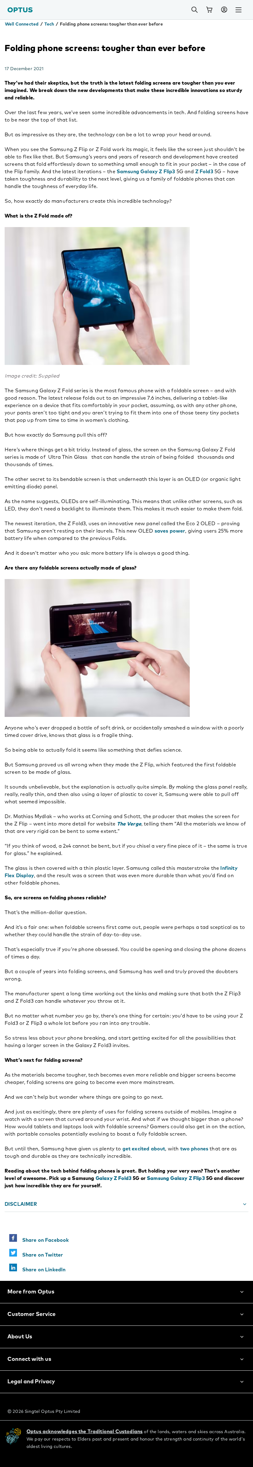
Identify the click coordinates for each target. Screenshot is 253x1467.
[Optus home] (20, 9)
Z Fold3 (204, 171)
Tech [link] (49, 24)
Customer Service (31, 1314)
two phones (194, 1148)
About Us (19, 1337)
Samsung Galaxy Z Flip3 (146, 171)
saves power (170, 531)
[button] (224, 9)
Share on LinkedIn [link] (41, 1269)
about (158, 1148)
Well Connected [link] (22, 24)
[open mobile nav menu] (238, 9)
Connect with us (29, 1359)
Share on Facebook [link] (43, 1240)
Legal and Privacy (31, 1382)
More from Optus (30, 1292)
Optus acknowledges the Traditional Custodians (85, 1431)
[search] (194, 9)
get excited (136, 1148)
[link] (209, 9)
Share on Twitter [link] (40, 1255)
